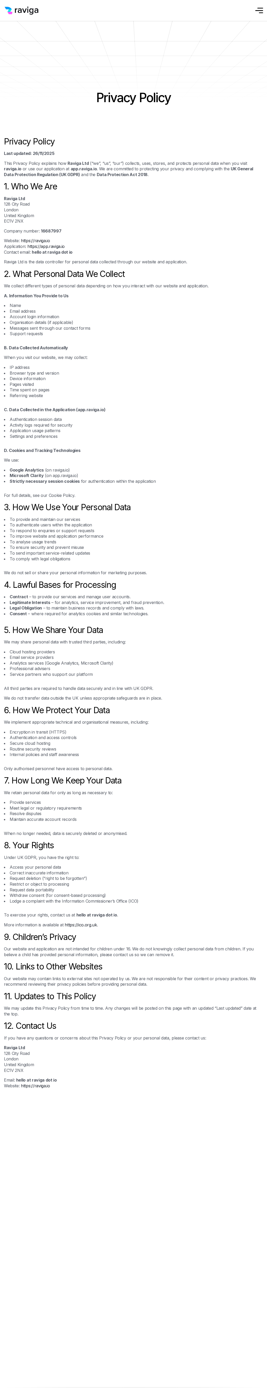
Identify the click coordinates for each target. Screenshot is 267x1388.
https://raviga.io (35, 240)
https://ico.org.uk (81, 924)
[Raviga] (24, 10)
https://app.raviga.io (46, 246)
